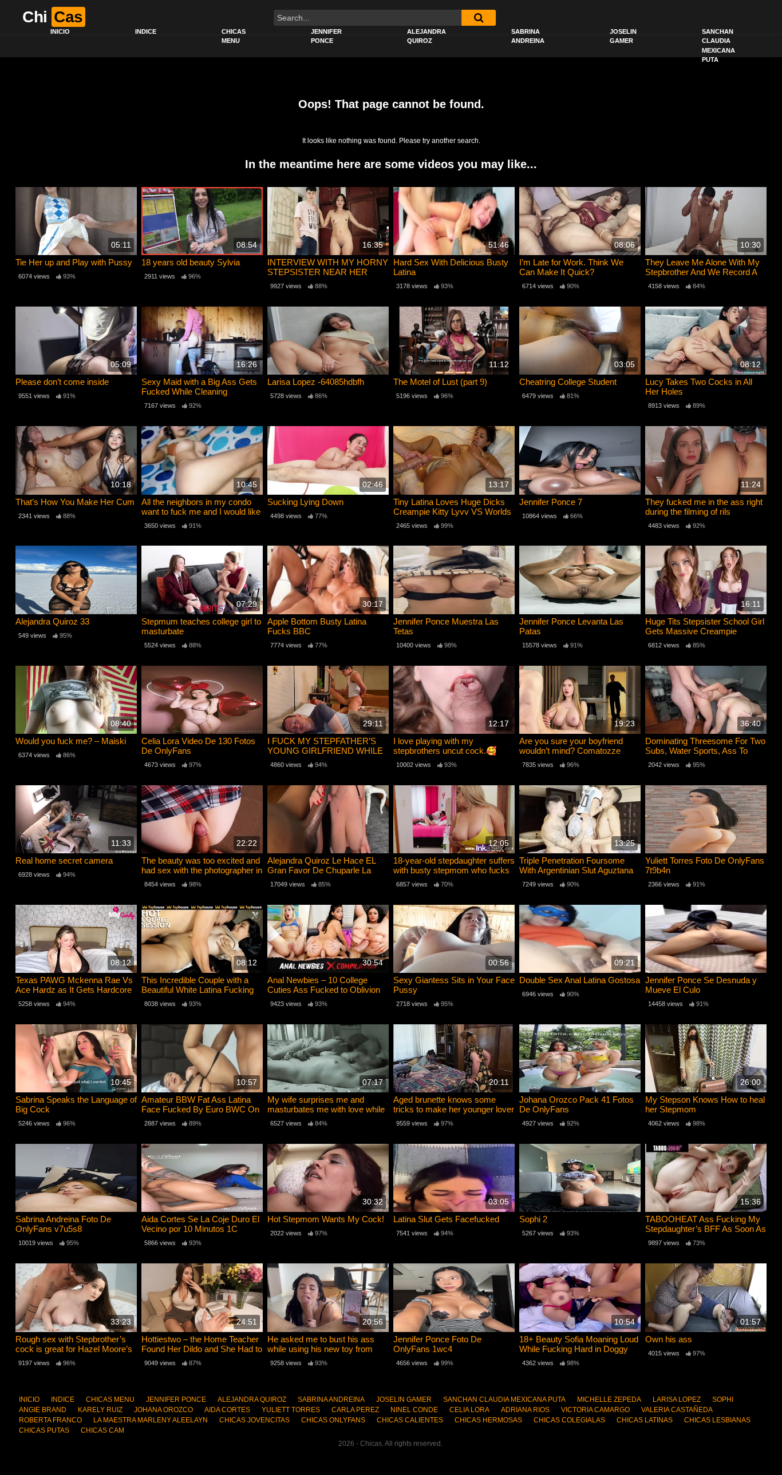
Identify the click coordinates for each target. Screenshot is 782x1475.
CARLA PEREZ (355, 1410)
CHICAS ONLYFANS (333, 1420)
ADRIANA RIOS (525, 1410)
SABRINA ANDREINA (527, 36)
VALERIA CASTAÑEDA (677, 1410)
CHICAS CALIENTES (410, 1420)
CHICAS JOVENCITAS (254, 1420)
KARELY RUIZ (100, 1410)
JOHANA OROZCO (163, 1410)
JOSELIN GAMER (623, 36)
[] (478, 18)
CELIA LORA (469, 1410)
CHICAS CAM (102, 1430)
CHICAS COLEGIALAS (569, 1420)
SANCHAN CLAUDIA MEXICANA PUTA (718, 45)
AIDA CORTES (227, 1410)
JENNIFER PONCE (326, 36)
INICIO (60, 31)
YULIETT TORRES (291, 1410)
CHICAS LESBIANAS (717, 1420)
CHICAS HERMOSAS (488, 1420)
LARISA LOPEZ (677, 1400)
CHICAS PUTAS (44, 1430)
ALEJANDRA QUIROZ (426, 36)
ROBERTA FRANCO (50, 1420)
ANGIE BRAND (42, 1410)
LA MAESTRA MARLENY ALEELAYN (150, 1420)
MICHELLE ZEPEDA (609, 1400)
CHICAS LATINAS (645, 1420)
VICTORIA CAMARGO (595, 1410)
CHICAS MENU (234, 36)
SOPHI (722, 1400)
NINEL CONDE (414, 1410)
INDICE (145, 31)
